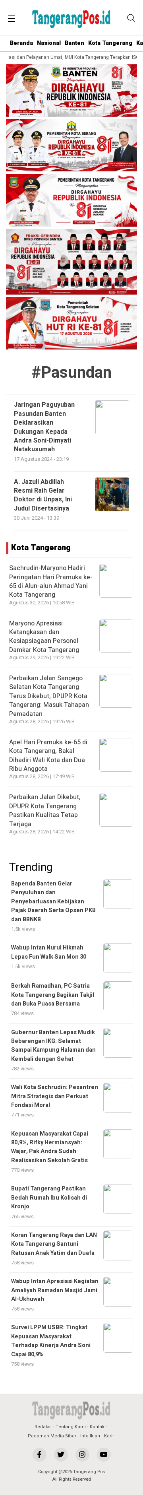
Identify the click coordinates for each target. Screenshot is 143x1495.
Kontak (97, 1427)
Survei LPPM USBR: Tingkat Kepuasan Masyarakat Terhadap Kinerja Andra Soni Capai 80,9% (51, 1340)
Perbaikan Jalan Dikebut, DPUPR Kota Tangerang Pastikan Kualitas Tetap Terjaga (45, 810)
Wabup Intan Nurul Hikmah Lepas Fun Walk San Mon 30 (48, 952)
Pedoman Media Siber (52, 1436)
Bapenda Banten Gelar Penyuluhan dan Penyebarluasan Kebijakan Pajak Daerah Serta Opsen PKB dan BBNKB (53, 902)
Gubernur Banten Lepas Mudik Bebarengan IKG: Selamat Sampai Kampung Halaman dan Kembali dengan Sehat (53, 1045)
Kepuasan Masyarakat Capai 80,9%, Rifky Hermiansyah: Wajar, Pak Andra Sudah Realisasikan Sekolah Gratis (49, 1147)
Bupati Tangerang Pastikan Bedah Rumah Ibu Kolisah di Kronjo (49, 1197)
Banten (74, 43)
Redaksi (43, 1427)
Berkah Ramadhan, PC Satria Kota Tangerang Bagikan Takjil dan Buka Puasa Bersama (52, 995)
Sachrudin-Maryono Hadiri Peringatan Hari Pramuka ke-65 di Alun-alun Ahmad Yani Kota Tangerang (51, 581)
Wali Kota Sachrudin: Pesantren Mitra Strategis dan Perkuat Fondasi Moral (54, 1096)
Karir (109, 1436)
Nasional (49, 43)
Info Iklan (90, 1436)
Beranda (21, 43)
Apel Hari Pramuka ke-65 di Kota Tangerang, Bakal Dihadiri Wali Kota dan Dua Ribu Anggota (48, 756)
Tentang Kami (71, 1427)
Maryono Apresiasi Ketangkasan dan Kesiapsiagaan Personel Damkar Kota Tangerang (44, 637)
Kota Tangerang (110, 43)
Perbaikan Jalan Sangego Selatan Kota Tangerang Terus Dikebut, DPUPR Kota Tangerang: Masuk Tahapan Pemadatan (49, 696)
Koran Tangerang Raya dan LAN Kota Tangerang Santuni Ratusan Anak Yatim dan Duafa (54, 1244)
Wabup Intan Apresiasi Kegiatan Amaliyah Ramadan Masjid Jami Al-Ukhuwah (55, 1290)
